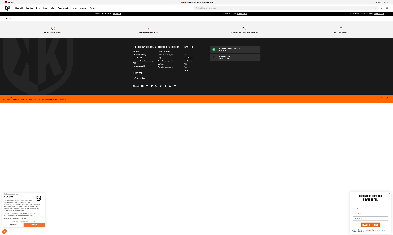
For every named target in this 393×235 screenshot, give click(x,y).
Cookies (44, 99)
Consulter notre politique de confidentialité (15, 218)
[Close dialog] (390, 193)
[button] (4, 231)
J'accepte (34, 224)
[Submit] (376, 8)
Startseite (7, 18)
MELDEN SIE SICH (370, 224)
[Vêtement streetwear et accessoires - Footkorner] (7, 8)
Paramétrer (12, 224)
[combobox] (286, 8)
